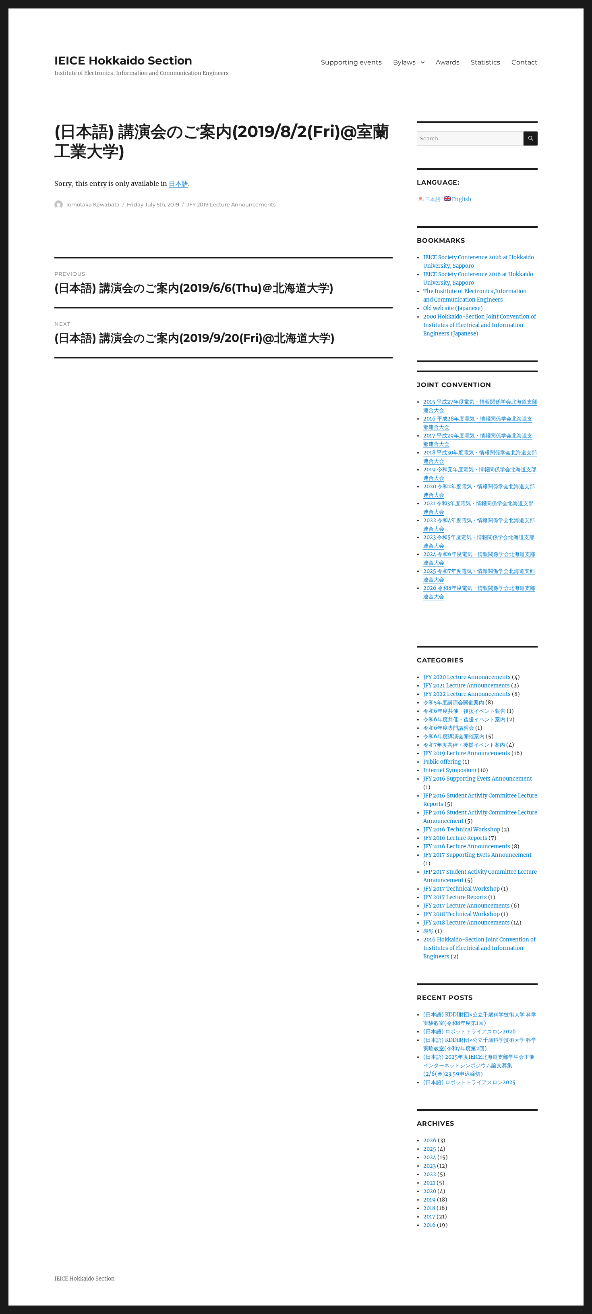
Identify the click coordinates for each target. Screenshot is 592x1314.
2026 (430, 1140)
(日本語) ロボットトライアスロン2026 (469, 1031)
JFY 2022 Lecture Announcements (467, 694)
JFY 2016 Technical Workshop (461, 829)
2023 (429, 1165)
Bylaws (404, 62)
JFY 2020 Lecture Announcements (467, 677)
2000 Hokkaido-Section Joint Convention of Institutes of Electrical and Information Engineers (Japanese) (479, 325)
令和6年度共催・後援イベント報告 (464, 711)
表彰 (428, 931)
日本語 (178, 183)
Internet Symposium (449, 770)
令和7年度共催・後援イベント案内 (464, 744)
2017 (429, 1216)
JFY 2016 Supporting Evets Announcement (477, 778)
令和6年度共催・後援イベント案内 (464, 719)
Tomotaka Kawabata (93, 204)
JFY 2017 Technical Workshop (461, 888)
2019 (429, 1199)
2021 (429, 1182)
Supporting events (351, 62)
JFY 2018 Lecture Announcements (466, 922)
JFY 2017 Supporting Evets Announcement (477, 855)
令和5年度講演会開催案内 (453, 702)
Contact (524, 62)
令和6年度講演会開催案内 (453, 736)
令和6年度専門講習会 (448, 728)
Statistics (485, 62)
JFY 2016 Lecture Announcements (466, 846)
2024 (429, 1157)
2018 (429, 1208)
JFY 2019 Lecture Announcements (230, 204)
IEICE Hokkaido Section (123, 60)
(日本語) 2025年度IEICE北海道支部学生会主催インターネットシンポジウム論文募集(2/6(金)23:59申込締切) (478, 1065)
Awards (448, 62)
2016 (429, 1225)
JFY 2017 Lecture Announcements (466, 905)
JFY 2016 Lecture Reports (455, 838)
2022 (429, 1174)
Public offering (442, 761)
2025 (429, 1148)
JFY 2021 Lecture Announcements (466, 685)
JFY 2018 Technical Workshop (461, 914)
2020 (429, 1191)
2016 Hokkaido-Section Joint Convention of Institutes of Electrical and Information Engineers (479, 948)
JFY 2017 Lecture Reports (455, 897)
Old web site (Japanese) (453, 308)
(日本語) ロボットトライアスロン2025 (469, 1082)
